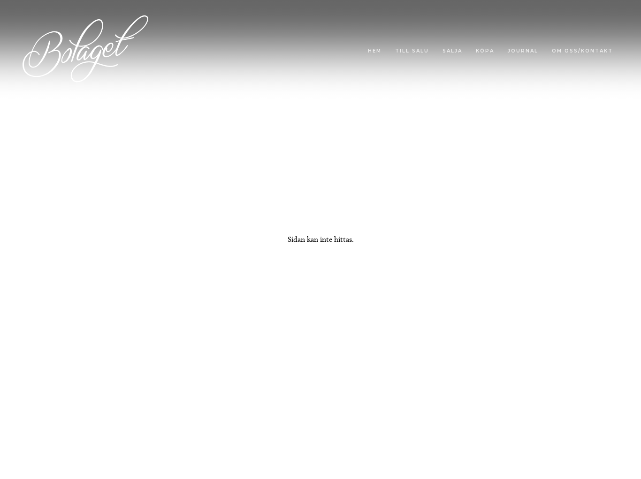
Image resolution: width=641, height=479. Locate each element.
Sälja (452, 51)
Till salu (412, 51)
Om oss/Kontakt (582, 51)
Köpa (485, 51)
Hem (375, 51)
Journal (523, 51)
